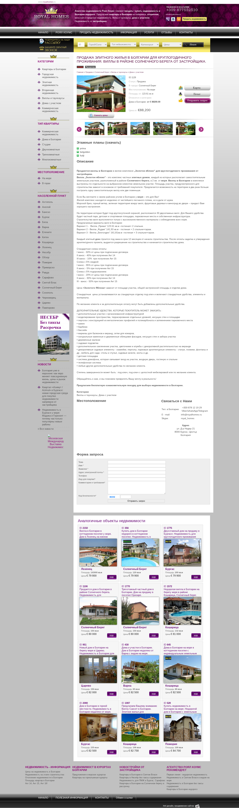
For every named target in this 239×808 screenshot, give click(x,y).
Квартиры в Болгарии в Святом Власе (138, 774)
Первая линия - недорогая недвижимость (187, 774)
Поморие (47, 262)
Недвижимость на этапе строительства (44, 774)
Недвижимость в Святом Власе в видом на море (188, 779)
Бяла (45, 222)
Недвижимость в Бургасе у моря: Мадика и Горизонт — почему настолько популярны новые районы (54, 417)
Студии (46, 144)
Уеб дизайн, (168, 806)
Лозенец (47, 247)
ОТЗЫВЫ (166, 32)
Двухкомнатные (51, 149)
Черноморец (49, 297)
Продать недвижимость (194, 19)
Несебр (46, 252)
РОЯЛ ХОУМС (64, 32)
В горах (46, 183)
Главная (80, 72)
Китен (45, 237)
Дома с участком (51, 103)
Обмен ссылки (124, 797)
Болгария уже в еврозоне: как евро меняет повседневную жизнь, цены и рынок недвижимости (54, 376)
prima (83, 148)
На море (46, 178)
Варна (45, 227)
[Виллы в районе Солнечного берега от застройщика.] (101, 111)
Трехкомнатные (51, 154)
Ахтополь (47, 202)
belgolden (85, 152)
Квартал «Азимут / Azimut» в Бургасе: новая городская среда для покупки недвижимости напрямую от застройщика (55, 396)
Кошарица (47, 242)
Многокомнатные (51, 159)
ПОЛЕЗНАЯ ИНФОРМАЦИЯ (72, 797)
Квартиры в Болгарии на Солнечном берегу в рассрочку (142, 785)
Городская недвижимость (50, 75)
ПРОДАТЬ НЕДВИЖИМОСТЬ (96, 32)
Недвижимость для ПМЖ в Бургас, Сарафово (142, 780)
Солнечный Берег (52, 287)
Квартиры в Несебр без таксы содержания (140, 777)
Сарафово (48, 277)
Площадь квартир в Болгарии (39, 780)
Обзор (45, 257)
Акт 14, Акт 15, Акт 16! (36, 783)
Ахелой (46, 207)
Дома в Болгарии (51, 139)
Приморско (48, 267)
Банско (46, 212)
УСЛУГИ (149, 32)
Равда (45, 272)
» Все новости (45, 428)
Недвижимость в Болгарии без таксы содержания (185, 785)
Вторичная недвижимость (50, 91)
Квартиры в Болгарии (54, 69)
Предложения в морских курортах (89, 774)
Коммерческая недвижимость (50, 109)
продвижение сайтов (184, 806)
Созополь (47, 292)
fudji (82, 155)
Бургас (46, 217)
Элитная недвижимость (50, 83)
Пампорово (48, 307)
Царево (46, 302)
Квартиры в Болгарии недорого (182, 789)
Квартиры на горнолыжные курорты (89, 777)
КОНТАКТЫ (186, 32)
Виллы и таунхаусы (53, 98)
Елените (47, 232)
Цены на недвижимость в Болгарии (42, 771)
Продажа (89, 72)
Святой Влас (49, 282)
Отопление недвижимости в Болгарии (44, 777)
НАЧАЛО (43, 32)
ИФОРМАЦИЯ (129, 32)
